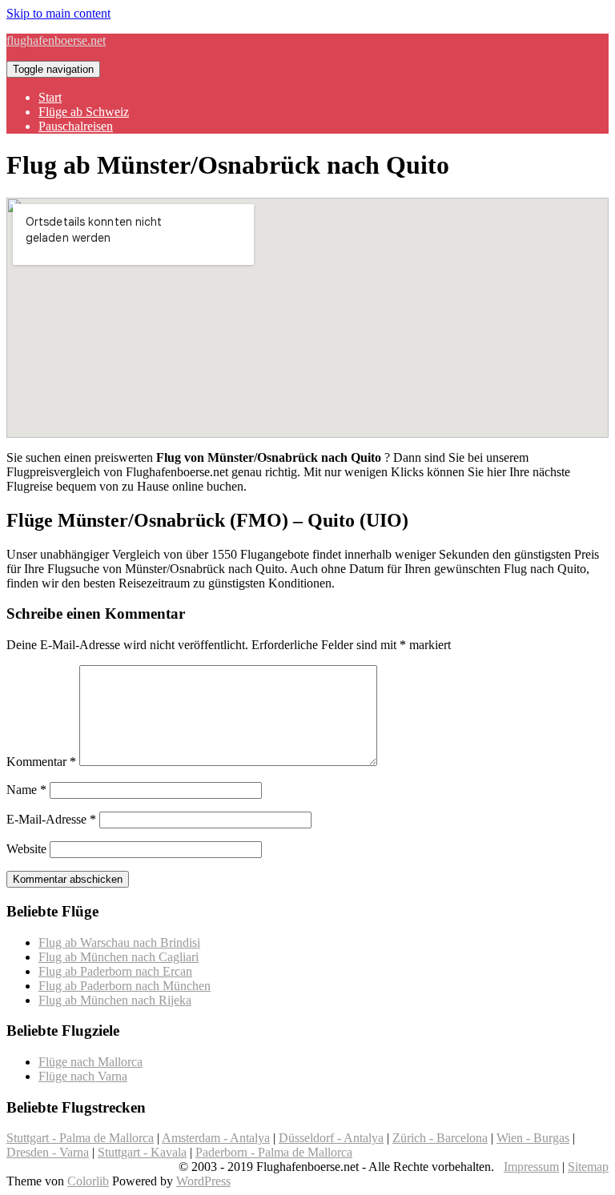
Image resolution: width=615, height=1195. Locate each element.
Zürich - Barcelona (440, 1138)
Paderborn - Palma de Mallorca (273, 1152)
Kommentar (41, 761)
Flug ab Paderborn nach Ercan (115, 971)
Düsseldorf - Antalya (331, 1138)
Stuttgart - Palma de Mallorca (80, 1138)
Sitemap (588, 1166)
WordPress (203, 1181)
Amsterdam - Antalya (216, 1138)
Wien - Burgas (532, 1138)
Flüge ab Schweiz (83, 111)
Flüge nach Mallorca (90, 1062)
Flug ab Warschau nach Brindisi (119, 942)
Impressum (531, 1166)
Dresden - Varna (47, 1152)
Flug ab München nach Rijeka (114, 1000)
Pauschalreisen (75, 126)
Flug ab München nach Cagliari (118, 957)
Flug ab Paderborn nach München (124, 985)
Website (26, 849)
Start (50, 97)
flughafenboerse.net (56, 40)
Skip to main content (58, 13)
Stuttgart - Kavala (142, 1152)
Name (26, 789)
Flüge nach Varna (82, 1076)
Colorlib (88, 1181)
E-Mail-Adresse (51, 819)
